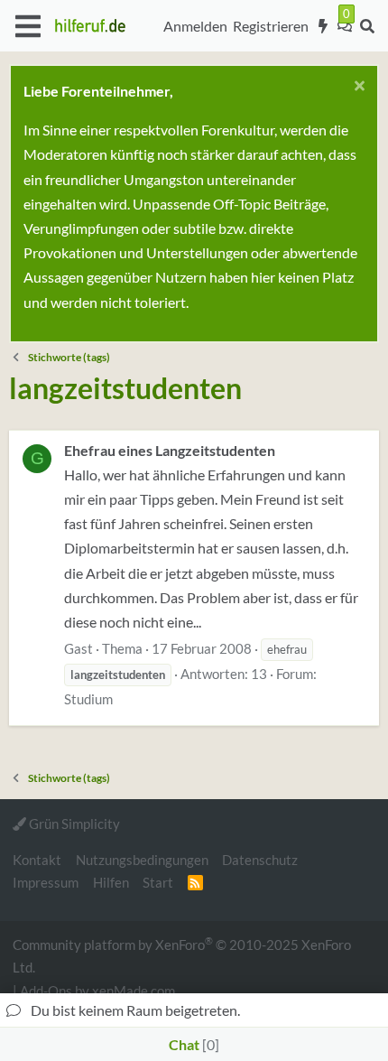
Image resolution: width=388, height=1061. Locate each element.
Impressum (46, 882)
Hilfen (111, 882)
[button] (27, 26)
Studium (88, 699)
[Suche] (367, 26)
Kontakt (37, 860)
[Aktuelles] (323, 26)
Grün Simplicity (73, 823)
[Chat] (345, 26)
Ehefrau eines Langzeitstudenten (169, 450)
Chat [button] (192, 1044)
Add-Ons (46, 990)
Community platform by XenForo (182, 955)
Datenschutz (260, 860)
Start (158, 882)
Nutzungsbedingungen (142, 860)
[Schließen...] (357, 88)
